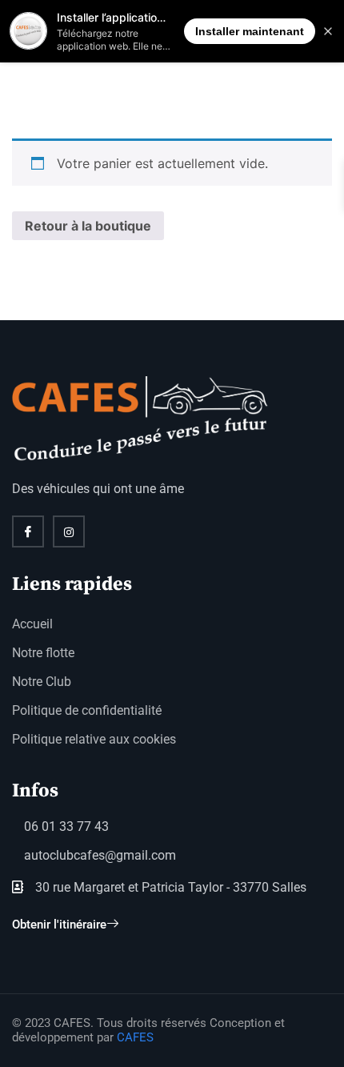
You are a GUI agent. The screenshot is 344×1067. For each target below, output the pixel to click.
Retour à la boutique (88, 226)
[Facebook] (28, 531)
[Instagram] (69, 531)
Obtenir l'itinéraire (59, 924)
